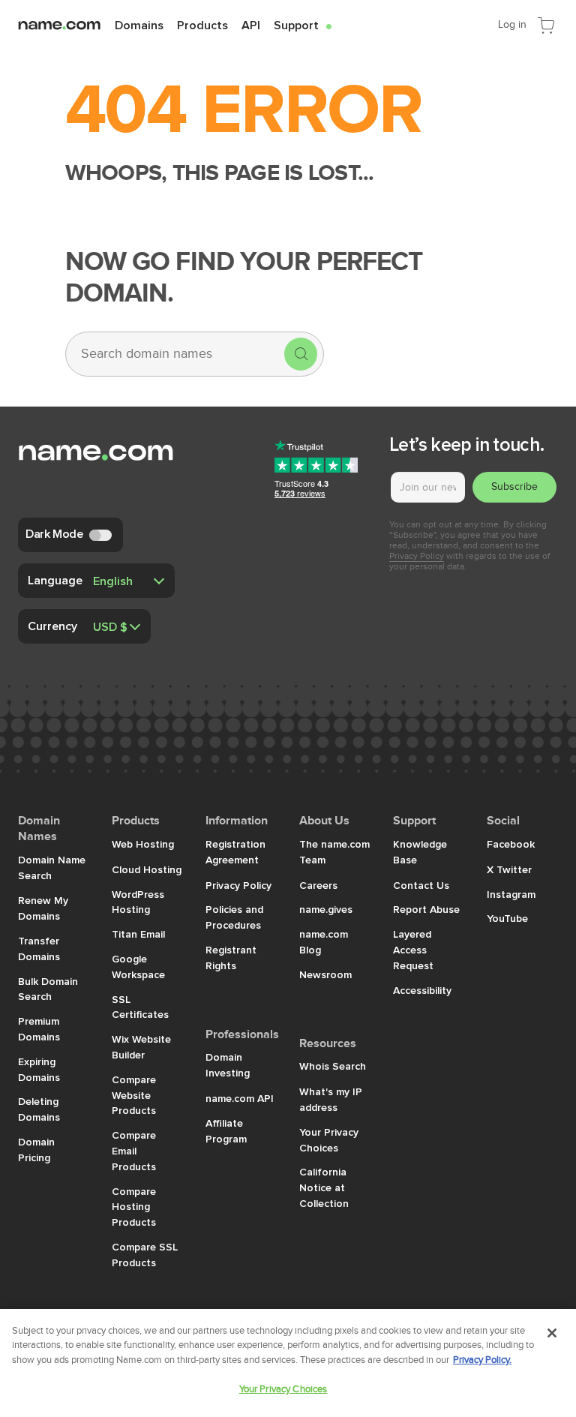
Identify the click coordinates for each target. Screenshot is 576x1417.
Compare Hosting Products (134, 1207)
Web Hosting (143, 844)
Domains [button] (139, 25)
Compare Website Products (134, 1095)
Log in (512, 24)
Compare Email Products (134, 1150)
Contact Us (421, 885)
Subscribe (514, 486)
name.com (85, 24)
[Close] (552, 1332)
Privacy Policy (416, 556)
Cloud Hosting (147, 869)
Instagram (511, 894)
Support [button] (303, 25)
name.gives (325, 909)
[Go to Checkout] (546, 24)
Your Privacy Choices (283, 1389)
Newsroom (325, 974)
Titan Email (138, 934)
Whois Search (332, 1066)
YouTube (507, 918)
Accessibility (422, 990)
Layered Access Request (413, 949)
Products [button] (202, 25)
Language (55, 580)
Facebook (511, 844)
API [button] (251, 25)
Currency (52, 625)
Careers (318, 885)
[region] (288, 1363)
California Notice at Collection (324, 1187)
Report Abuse (426, 909)
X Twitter (509, 869)
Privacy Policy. (482, 1360)
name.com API (240, 1098)
